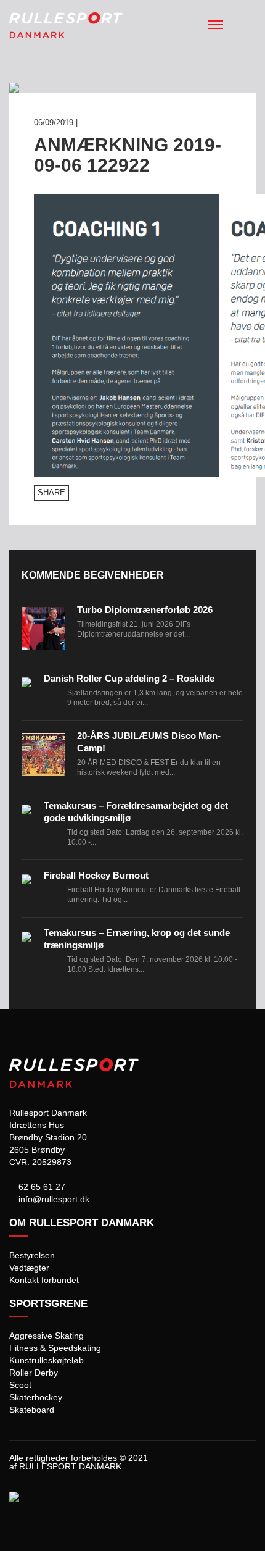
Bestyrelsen (32, 1255)
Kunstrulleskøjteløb (46, 1360)
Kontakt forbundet (44, 1280)
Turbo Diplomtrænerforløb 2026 (145, 609)
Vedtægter (29, 1268)
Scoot (20, 1385)
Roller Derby (33, 1373)
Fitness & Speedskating (55, 1348)
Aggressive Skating (46, 1335)
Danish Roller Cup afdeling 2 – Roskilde (129, 678)
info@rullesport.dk (52, 1199)
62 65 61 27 (40, 1187)
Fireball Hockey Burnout (96, 875)
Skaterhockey (35, 1397)
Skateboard (31, 1410)
